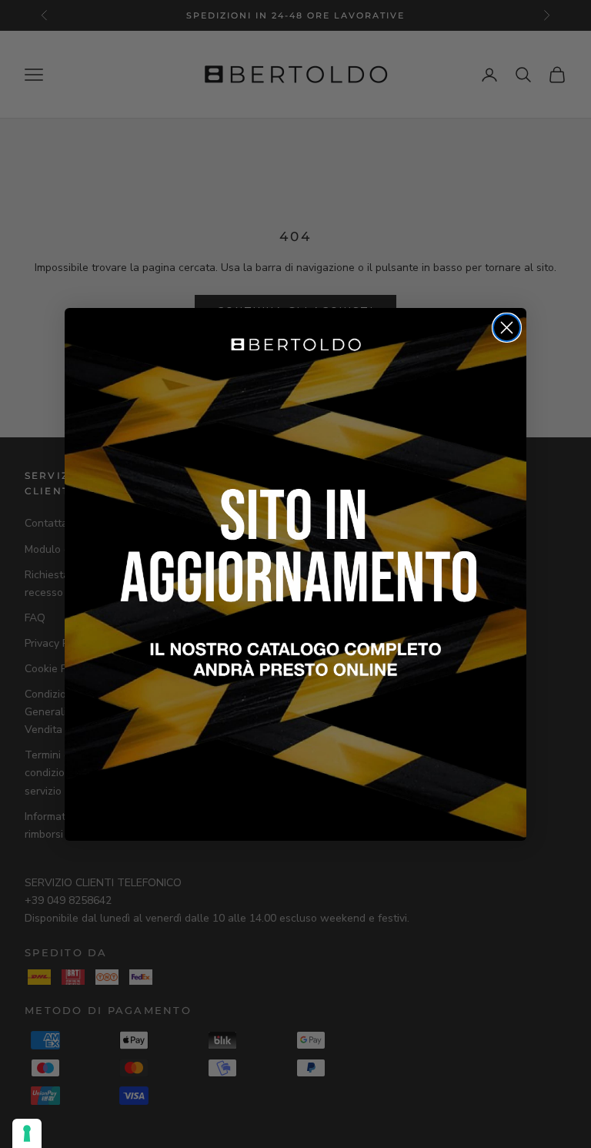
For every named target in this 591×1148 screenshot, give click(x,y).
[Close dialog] (506, 327)
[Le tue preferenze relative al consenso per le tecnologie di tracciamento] (27, 1133)
